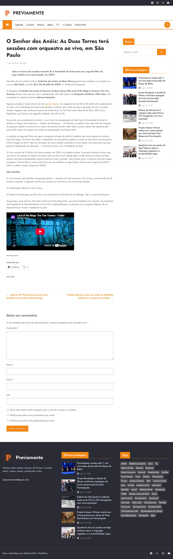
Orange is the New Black (139, 493)
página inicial (126, 498)
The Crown (125, 506)
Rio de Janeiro (140, 498)
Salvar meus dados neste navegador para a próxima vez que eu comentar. (43, 409)
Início (7, 24)
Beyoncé (139, 467)
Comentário (12, 328)
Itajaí (123, 485)
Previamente (28, 13)
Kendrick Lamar (143, 485)
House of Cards (159, 480)
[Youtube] (168, 3)
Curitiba (165, 472)
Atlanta (124, 463)
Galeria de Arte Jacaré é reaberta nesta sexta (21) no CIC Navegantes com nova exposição (151, 114)
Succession (153, 498)
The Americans (150, 502)
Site (8, 394)
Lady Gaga (156, 485)
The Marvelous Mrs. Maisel (151, 511)
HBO (148, 480)
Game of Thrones (137, 480)
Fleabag (146, 476)
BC (156, 463)
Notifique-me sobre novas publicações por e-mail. (32, 420)
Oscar (154, 493)
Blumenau (149, 467)
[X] (163, 3)
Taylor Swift (136, 502)
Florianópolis (157, 476)
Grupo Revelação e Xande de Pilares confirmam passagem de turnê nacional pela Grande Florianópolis (152, 97)
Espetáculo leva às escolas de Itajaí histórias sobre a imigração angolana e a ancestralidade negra (152, 149)
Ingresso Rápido (52, 103)
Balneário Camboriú (137, 463)
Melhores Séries (146, 489)
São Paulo (125, 502)
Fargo (137, 476)
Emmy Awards (127, 476)
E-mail (10, 379)
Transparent (143, 515)
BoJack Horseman (128, 472)
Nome (10, 364)
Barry (150, 463)
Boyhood (141, 472)
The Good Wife (154, 506)
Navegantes (160, 489)
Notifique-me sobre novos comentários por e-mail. (32, 415)
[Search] (161, 52)
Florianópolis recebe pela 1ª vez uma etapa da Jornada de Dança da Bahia (152, 81)
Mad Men (125, 489)
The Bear (162, 502)
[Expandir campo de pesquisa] (167, 25)
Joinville (131, 485)
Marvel (134, 489)
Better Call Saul (127, 467)
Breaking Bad (153, 472)
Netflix (123, 493)
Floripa (124, 480)
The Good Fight (139, 506)
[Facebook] (152, 3)
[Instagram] (157, 3)
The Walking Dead (128, 515)
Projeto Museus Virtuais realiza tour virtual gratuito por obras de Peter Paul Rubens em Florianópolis (151, 132)
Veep (153, 515)
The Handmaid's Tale (129, 511)
